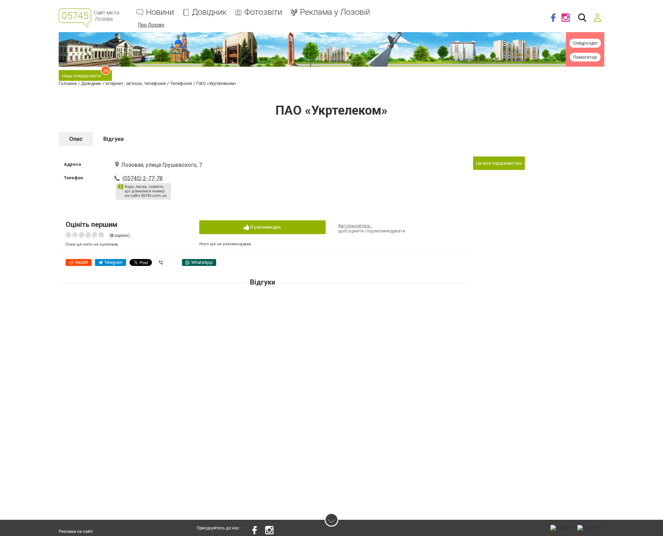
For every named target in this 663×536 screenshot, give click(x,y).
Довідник (209, 12)
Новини (160, 12)
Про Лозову (151, 25)
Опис (76, 139)
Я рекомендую (265, 227)
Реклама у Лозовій (335, 12)
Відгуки (113, 139)
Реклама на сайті (76, 531)
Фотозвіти (263, 12)
